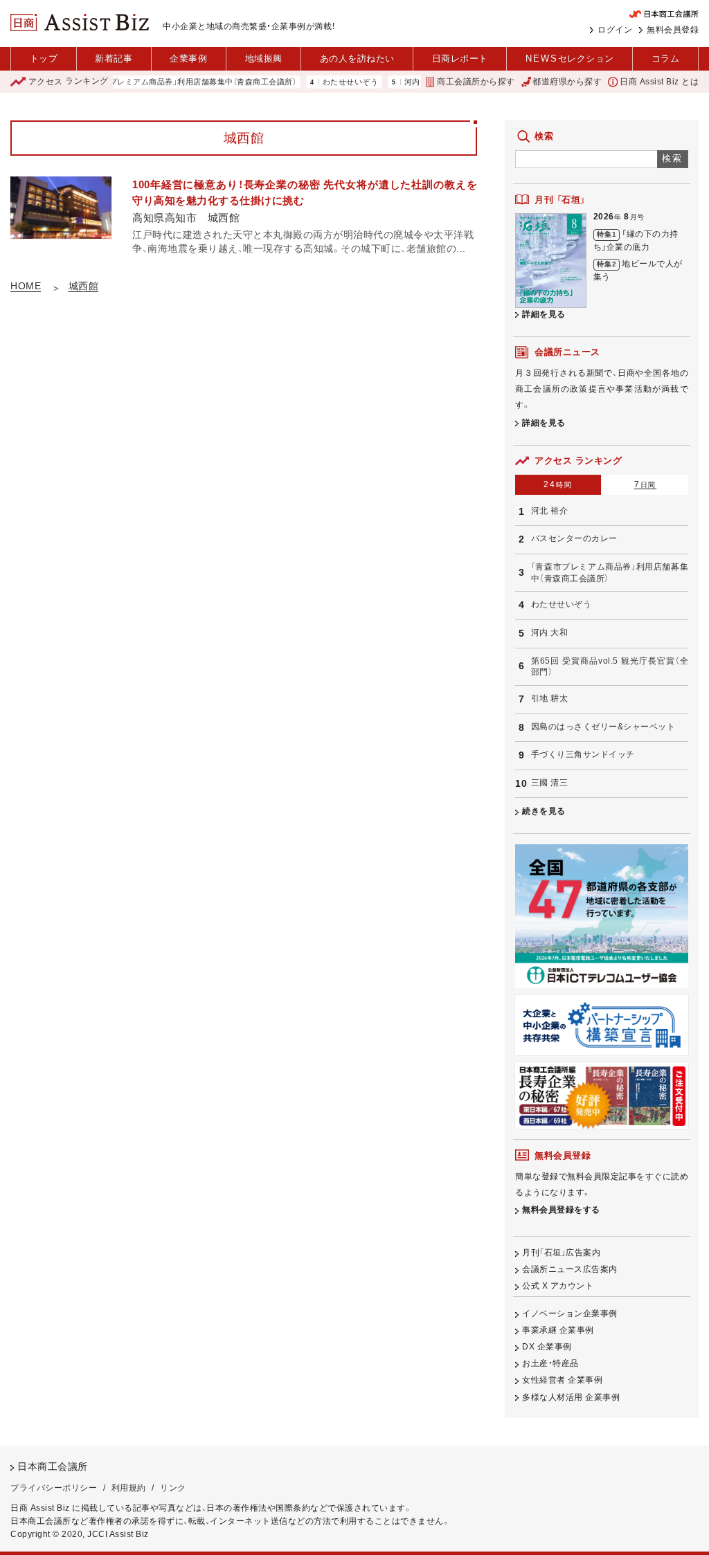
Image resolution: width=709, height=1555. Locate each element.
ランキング (68, 82)
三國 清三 (549, 783)
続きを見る (544, 811)
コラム (666, 58)
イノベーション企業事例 (570, 1313)
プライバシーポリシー (53, 1488)
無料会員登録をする (561, 1210)
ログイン (615, 30)
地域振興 (263, 58)
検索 (672, 158)
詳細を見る (544, 314)
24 (558, 484)
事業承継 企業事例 (558, 1330)
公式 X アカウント (557, 1286)
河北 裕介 (549, 511)
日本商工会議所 (52, 1467)
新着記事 (113, 58)
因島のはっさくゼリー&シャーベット (603, 726)
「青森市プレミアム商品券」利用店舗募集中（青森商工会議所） (170, 82)
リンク (173, 1488)
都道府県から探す (567, 82)
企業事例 (188, 58)
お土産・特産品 (550, 1363)
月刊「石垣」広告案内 (561, 1252)
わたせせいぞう (331, 82)
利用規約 (128, 1488)
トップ (44, 58)
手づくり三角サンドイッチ (583, 754)
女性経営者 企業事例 (562, 1380)
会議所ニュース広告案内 (570, 1269)
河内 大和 (402, 82)
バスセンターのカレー (574, 538)
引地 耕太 (549, 698)
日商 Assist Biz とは (659, 82)
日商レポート (460, 58)
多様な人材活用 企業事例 (571, 1397)
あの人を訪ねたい (357, 58)
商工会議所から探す (475, 82)
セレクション (570, 58)
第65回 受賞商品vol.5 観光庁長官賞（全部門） (609, 667)
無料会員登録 (673, 30)
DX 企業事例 (547, 1347)
